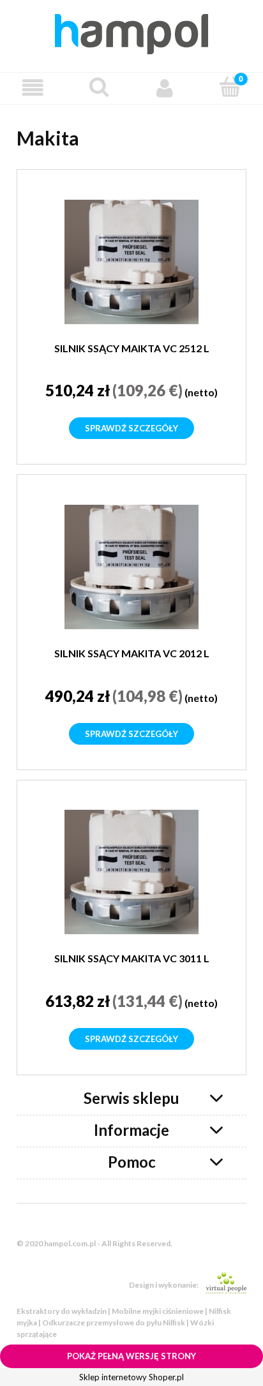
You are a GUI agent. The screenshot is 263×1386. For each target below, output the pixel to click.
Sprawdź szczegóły (131, 428)
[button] (33, 88)
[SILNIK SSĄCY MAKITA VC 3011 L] (131, 872)
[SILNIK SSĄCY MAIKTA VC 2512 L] (131, 262)
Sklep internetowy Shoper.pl (131, 1377)
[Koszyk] (230, 87)
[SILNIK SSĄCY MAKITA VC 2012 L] (131, 567)
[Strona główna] (131, 32)
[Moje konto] (164, 88)
